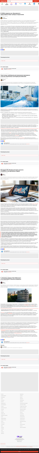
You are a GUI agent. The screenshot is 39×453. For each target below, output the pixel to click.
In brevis (2, 410)
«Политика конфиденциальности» (19, 438)
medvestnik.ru (31, 446)
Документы (21, 398)
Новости (4, 11)
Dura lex (2, 421)
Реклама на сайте (22, 418)
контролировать (21, 137)
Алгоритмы (21, 401)
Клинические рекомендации (24, 403)
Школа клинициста (3, 404)
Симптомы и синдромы (23, 407)
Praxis (2, 430)
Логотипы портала (22, 424)
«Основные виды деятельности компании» (19, 439)
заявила (9, 336)
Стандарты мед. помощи (23, 406)
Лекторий (2, 409)
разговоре (2, 312)
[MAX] (2, 49)
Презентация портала (23, 421)
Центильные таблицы (23, 404)
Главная (1, 11)
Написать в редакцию (23, 427)
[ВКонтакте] (3, 49)
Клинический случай (3, 407)
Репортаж (2, 427)
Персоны (2, 345)
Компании (21, 395)
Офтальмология (22, 415)
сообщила (32, 305)
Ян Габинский (10, 313)
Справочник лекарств (23, 409)
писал (35, 131)
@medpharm (28, 342)
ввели (10, 132)
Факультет (2, 433)
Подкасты (21, 412)
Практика (2, 401)
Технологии (2, 424)
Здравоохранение (7, 11)
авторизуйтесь (9, 69)
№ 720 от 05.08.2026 (35, 203)
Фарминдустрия (3, 403)
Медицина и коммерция (4, 415)
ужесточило (17, 135)
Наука (2, 398)
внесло (7, 109)
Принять (19, 451)
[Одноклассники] (4, 49)
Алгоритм (2, 406)
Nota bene (2, 412)
